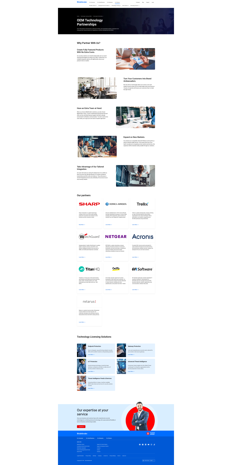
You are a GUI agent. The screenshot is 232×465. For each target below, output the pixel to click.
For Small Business (90, 438)
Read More (96, 350)
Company (100, 455)
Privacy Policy (88, 455)
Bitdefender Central (80, 444)
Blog (143, 2)
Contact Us (105, 455)
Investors (98, 448)
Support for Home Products (102, 444)
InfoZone (98, 451)
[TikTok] (154, 444)
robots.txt (124, 455)
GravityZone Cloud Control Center (83, 446)
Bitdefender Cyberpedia (81, 448)
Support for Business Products (102, 446)
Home (78, 16)
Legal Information (80, 455)
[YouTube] (148, 444)
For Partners (109, 438)
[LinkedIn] (145, 444)
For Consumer (80, 438)
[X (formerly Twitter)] (142, 444)
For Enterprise (100, 438)
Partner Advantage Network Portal (83, 449)
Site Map (94, 455)
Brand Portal (79, 451)
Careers (98, 449)
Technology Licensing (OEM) (86, 16)
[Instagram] (151, 444)
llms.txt (119, 455)
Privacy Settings (113, 455)
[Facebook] (140, 444)
